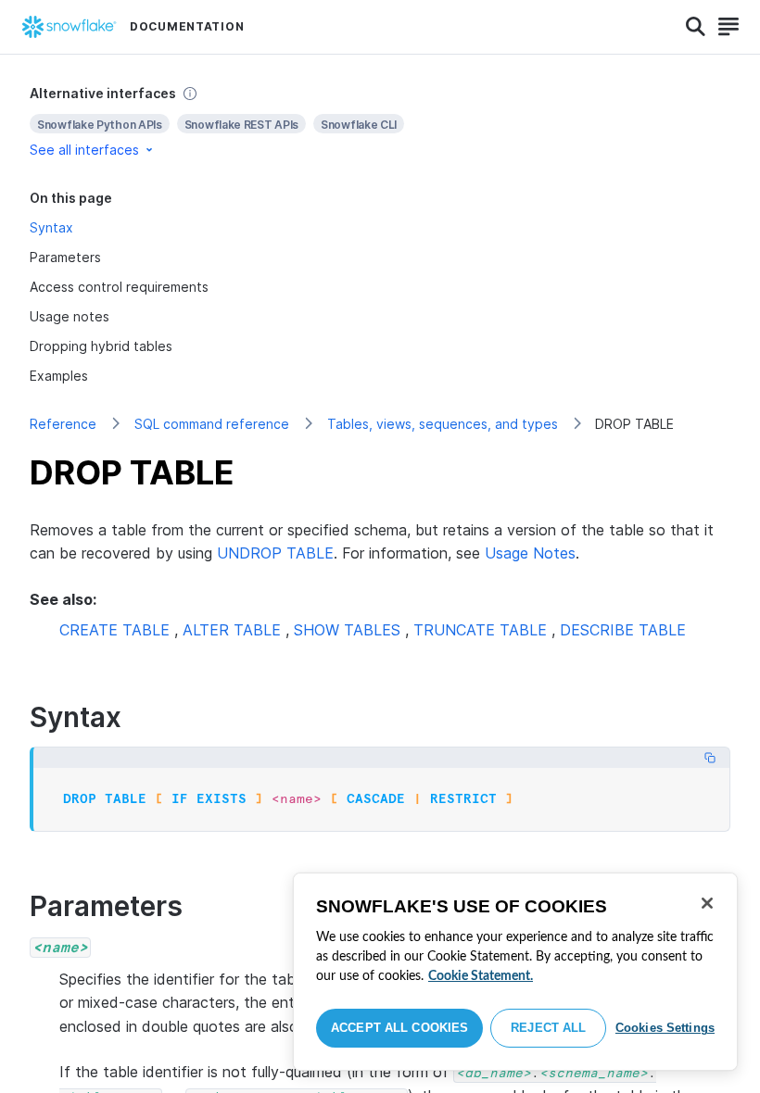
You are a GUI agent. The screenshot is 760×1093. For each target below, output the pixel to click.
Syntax (51, 227)
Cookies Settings (665, 1028)
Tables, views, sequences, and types (442, 424)
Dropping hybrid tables (101, 346)
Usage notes (69, 316)
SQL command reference (211, 424)
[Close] (707, 903)
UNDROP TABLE (275, 553)
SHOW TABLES (347, 630)
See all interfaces (84, 149)
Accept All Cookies (399, 1028)
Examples (59, 375)
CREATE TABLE (114, 630)
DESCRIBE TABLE (623, 630)
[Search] (695, 27)
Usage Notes (530, 553)
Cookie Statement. (480, 976)
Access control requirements (119, 287)
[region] (515, 972)
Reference (63, 424)
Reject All (548, 1028)
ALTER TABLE (232, 630)
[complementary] (380, 121)
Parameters (65, 257)
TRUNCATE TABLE (480, 630)
